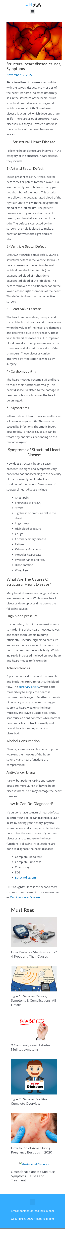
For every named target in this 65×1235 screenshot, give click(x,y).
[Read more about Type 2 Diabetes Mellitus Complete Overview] (34, 1076)
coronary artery (29, 687)
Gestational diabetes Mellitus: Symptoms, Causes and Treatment (33, 1176)
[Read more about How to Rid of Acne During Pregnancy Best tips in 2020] (34, 1127)
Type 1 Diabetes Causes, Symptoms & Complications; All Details (33, 1001)
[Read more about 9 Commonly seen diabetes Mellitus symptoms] (34, 1027)
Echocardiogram (25, 877)
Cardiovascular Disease (25, 897)
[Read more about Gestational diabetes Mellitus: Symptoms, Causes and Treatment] (34, 1164)
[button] (32, 11)
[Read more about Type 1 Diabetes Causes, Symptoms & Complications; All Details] (34, 978)
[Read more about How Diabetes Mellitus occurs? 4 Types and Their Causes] (34, 932)
